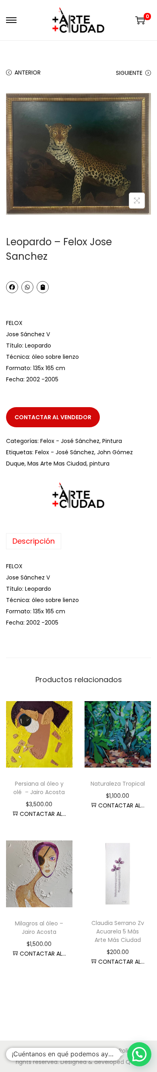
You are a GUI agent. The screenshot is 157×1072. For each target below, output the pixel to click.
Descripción (33, 541)
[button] (139, 1054)
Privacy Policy (116, 1051)
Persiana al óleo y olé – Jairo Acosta (39, 788)
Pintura (112, 441)
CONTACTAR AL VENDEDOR (52, 417)
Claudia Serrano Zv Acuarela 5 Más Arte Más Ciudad (117, 931)
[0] (140, 20)
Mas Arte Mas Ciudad (57, 463)
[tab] (78, 541)
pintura (99, 463)
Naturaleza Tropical (118, 784)
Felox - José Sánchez (69, 441)
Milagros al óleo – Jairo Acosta (39, 927)
